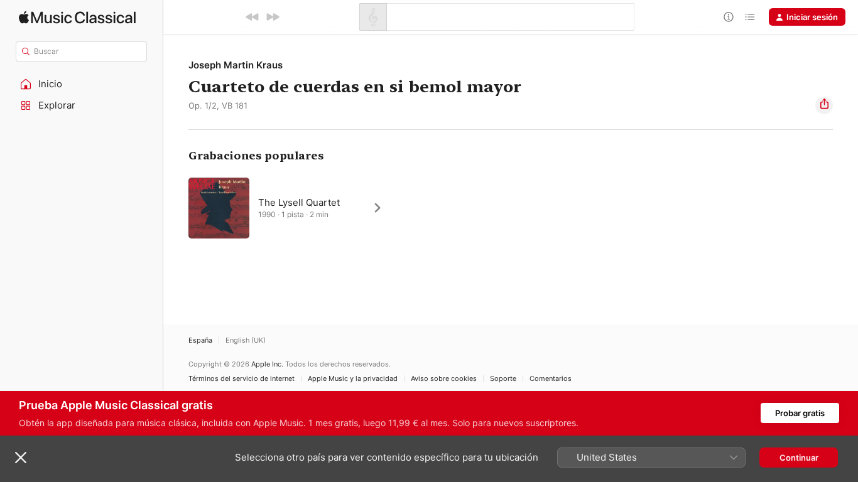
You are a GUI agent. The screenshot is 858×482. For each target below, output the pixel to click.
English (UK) (245, 340)
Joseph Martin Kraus (235, 65)
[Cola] (750, 17)
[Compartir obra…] (824, 105)
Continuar (798, 458)
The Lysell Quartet (299, 202)
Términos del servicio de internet (241, 378)
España (200, 340)
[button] (81, 84)
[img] (77, 17)
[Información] (729, 17)
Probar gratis (800, 413)
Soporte (503, 378)
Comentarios (550, 378)
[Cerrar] (20, 457)
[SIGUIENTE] (273, 17)
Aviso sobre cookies (444, 378)
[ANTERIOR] (252, 17)
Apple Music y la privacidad (353, 378)
